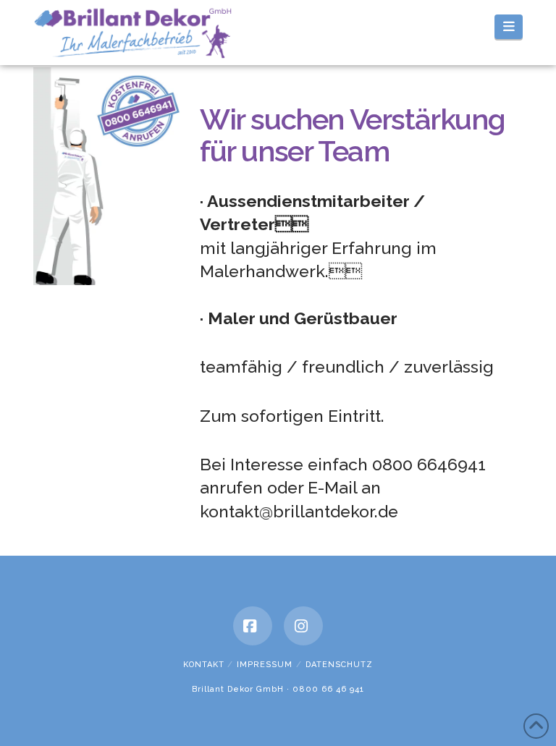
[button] (508, 26)
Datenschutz (339, 664)
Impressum (264, 664)
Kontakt (203, 664)
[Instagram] (303, 625)
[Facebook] (252, 625)
